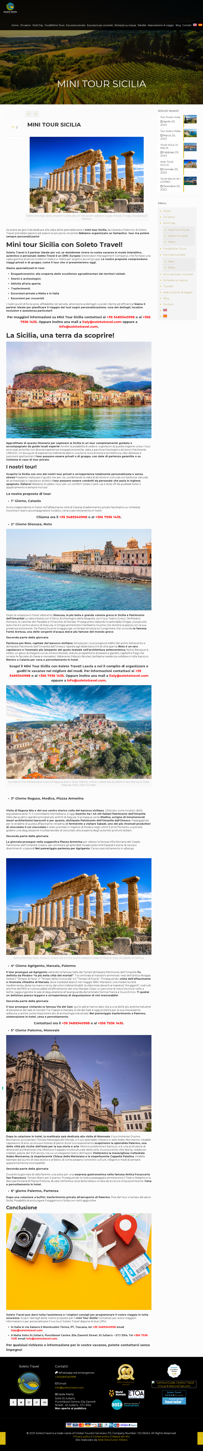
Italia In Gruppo (178, 235)
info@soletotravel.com (69, 1387)
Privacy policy (82, 1436)
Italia (171, 261)
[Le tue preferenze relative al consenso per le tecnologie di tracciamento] (2, 1088)
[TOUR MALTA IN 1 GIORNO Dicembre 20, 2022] (3, 1438)
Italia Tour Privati (178, 229)
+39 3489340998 (104, 1327)
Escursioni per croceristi (178, 274)
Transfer (168, 286)
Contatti (168, 304)
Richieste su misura (175, 280)
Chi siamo (169, 217)
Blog (166, 298)
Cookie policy (101, 1436)
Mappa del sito (120, 1436)
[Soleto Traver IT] (10, 8)
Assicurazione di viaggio (178, 292)
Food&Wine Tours (174, 248)
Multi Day (169, 223)
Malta (171, 241)
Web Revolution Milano (113, 1439)
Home (167, 211)
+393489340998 (65, 1376)
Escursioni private (174, 254)
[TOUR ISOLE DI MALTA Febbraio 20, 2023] (200, 1438)
